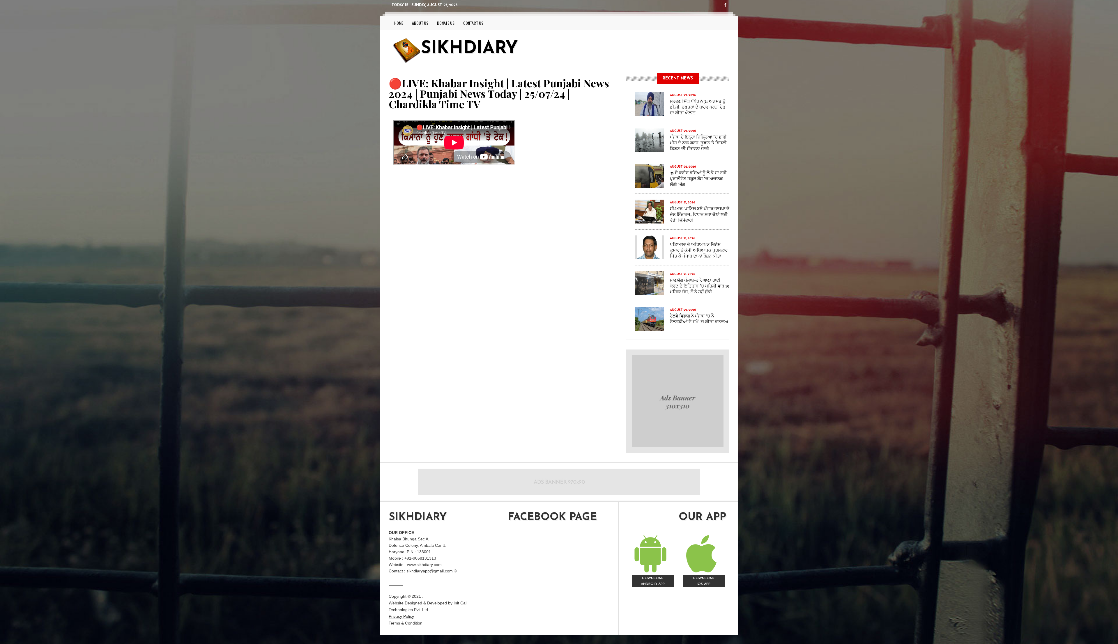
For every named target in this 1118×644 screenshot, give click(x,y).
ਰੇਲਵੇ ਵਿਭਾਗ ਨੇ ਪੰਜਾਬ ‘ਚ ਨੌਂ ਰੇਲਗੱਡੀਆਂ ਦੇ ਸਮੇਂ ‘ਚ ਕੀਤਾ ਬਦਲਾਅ (699, 318)
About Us (420, 23)
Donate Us (445, 23)
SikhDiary (469, 49)
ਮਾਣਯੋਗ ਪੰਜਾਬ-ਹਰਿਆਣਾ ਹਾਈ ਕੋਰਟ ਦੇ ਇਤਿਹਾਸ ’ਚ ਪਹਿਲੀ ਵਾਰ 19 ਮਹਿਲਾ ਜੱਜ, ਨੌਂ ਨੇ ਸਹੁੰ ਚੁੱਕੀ (699, 285)
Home (398, 23)
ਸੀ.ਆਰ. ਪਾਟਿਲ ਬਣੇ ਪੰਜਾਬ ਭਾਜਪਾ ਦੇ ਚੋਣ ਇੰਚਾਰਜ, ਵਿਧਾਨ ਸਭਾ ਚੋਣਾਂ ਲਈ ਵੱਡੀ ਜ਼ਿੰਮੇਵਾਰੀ (699, 214)
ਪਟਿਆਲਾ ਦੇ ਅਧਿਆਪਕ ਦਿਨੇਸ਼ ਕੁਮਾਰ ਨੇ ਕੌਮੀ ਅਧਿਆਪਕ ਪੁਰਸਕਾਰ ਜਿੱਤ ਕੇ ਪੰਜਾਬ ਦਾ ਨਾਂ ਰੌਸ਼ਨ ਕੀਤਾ (699, 250)
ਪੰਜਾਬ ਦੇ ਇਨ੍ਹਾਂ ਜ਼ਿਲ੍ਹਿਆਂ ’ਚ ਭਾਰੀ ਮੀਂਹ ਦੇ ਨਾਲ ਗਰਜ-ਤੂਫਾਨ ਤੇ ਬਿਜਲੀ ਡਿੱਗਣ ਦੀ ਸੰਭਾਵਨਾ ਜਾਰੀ (698, 142)
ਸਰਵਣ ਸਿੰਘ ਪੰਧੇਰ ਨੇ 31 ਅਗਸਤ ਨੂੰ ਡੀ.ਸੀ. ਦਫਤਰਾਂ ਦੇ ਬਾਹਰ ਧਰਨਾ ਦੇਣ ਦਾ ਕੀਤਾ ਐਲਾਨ (698, 107)
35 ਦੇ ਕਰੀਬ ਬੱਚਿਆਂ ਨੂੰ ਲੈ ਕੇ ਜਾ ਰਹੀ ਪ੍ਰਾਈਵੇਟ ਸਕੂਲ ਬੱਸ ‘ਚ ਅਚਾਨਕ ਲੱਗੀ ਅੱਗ (698, 178)
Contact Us (473, 23)
